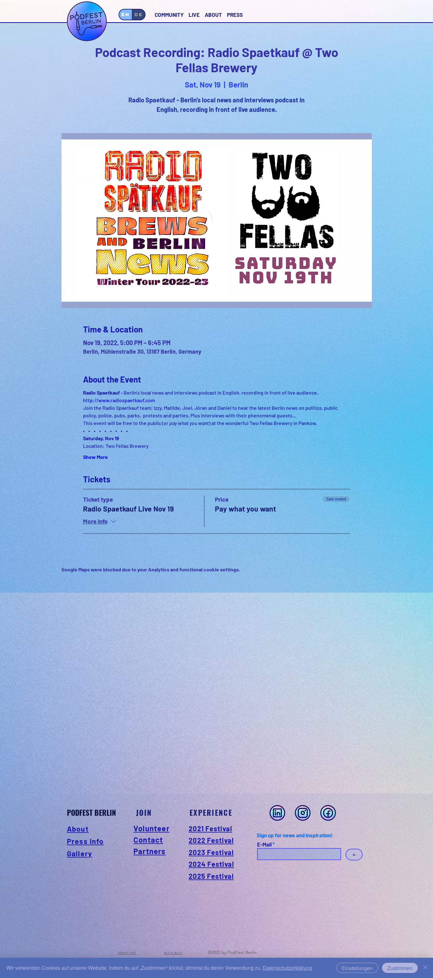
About (78, 828)
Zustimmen (399, 968)
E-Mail (264, 844)
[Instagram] (303, 813)
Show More (95, 457)
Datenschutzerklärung (287, 967)
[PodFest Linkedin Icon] (277, 813)
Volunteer (151, 828)
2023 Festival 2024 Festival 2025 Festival (211, 864)
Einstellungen (357, 968)
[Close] (425, 968)
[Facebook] (328, 813)
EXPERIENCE (211, 812)
